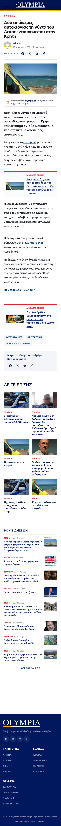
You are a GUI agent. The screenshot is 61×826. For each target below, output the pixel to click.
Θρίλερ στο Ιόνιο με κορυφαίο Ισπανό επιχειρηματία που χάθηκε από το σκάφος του (43, 468)
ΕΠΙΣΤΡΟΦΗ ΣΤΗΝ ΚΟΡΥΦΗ (30, 821)
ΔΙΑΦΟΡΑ (38, 771)
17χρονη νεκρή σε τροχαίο (14, 464)
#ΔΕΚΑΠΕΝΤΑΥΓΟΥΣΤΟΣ (18, 343)
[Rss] (26, 739)
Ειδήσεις (29, 290)
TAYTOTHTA (9, 787)
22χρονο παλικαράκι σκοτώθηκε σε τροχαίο (44, 505)
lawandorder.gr (33, 242)
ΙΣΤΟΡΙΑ (37, 754)
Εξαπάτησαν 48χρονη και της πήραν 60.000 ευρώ (16, 419)
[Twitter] (30, 53)
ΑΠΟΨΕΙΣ (8, 760)
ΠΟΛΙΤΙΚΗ (38, 765)
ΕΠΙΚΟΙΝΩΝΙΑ (11, 803)
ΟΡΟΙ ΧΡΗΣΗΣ (10, 792)
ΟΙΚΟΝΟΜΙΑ (40, 760)
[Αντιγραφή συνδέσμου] (44, 53)
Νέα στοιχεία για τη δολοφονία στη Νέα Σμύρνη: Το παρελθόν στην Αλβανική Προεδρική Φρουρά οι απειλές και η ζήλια (44, 425)
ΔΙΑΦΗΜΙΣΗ (9, 798)
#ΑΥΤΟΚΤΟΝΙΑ (34, 337)
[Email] (20, 739)
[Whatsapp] (37, 53)
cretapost (29, 142)
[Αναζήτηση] (54, 5)
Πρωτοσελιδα (12, 290)
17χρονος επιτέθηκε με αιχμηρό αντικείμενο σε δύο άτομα (15, 507)
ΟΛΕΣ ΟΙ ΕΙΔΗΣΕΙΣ (30, 668)
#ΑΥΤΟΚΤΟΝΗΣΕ (14, 337)
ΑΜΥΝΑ (7, 754)
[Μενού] (6, 5)
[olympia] (30, 5)
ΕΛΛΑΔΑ (9, 16)
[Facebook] (23, 53)
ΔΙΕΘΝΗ (7, 765)
